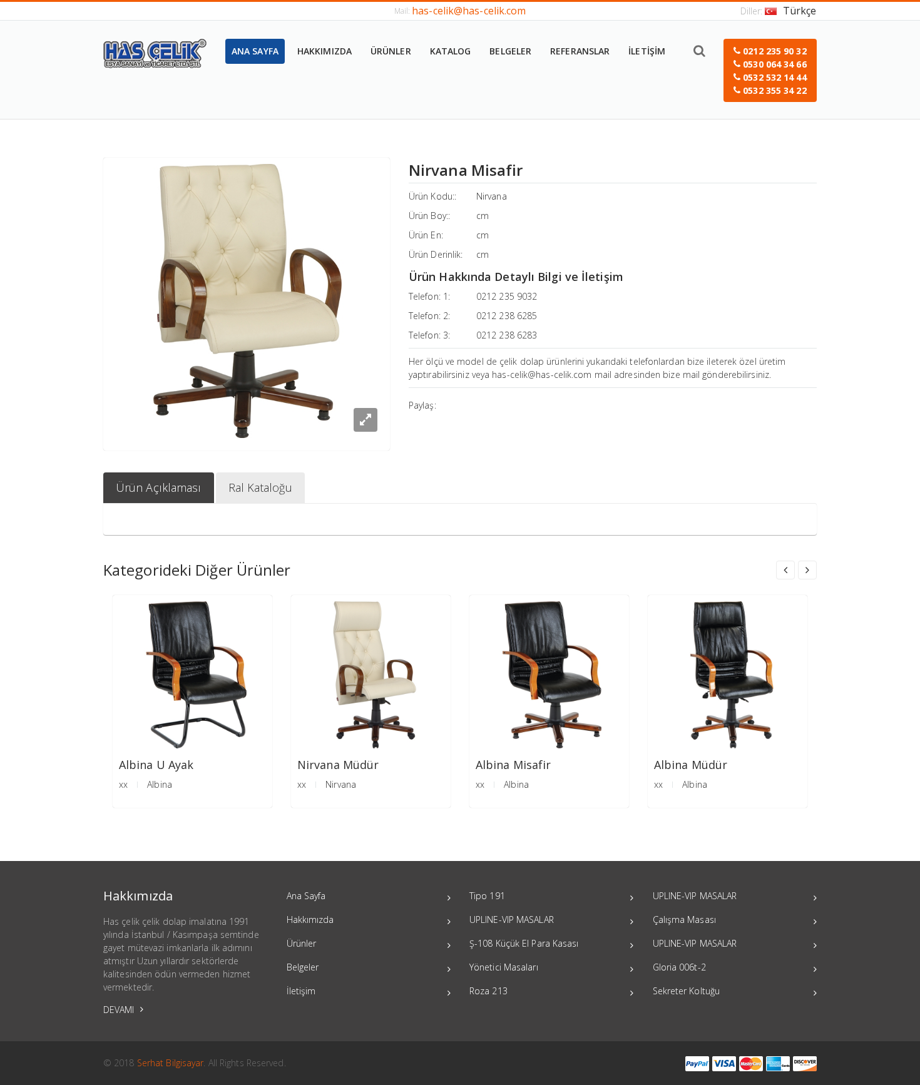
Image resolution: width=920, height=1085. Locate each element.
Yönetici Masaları (503, 967)
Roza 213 (488, 991)
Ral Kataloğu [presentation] (260, 487)
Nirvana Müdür (338, 765)
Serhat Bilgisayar (170, 1063)
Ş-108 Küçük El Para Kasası (524, 943)
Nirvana (491, 196)
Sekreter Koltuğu (686, 991)
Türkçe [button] (800, 11)
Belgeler (303, 967)
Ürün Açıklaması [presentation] (159, 487)
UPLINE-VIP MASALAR (511, 919)
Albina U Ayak (156, 765)
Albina (159, 784)
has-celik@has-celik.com (469, 11)
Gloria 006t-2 (679, 967)
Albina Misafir (513, 765)
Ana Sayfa (306, 896)
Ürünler (302, 943)
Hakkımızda (310, 919)
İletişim (301, 991)
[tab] (158, 487)
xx (123, 784)
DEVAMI (120, 1010)
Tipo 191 (487, 896)
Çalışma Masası (684, 919)
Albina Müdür (690, 765)
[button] (770, 70)
